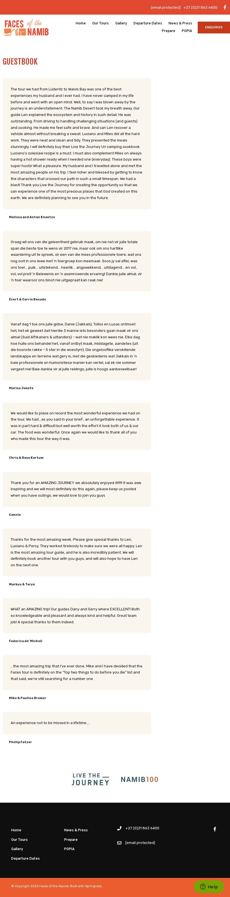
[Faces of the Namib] (26, 27)
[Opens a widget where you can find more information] (209, 887)
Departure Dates (148, 23)
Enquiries (214, 27)
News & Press (180, 23)
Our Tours (100, 23)
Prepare (168, 31)
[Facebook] (225, 7)
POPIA (187, 31)
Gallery (121, 23)
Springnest (93, 886)
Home (81, 23)
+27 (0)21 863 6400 (200, 7)
